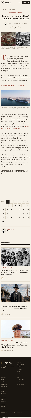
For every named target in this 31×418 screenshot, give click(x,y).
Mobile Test (4, 386)
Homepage (4, 384)
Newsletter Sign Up (6, 389)
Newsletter (3, 404)
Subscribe (26, 2)
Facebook (3, 399)
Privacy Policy (20, 364)
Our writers (4, 393)
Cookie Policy (20, 366)
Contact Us (19, 369)
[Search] (20, 2)
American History (15, 12)
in (15, 27)
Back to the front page (8, 9)
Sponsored (4, 391)
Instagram (3, 401)
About (18, 371)
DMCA (18, 373)
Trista (9, 23)
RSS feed (3, 406)
